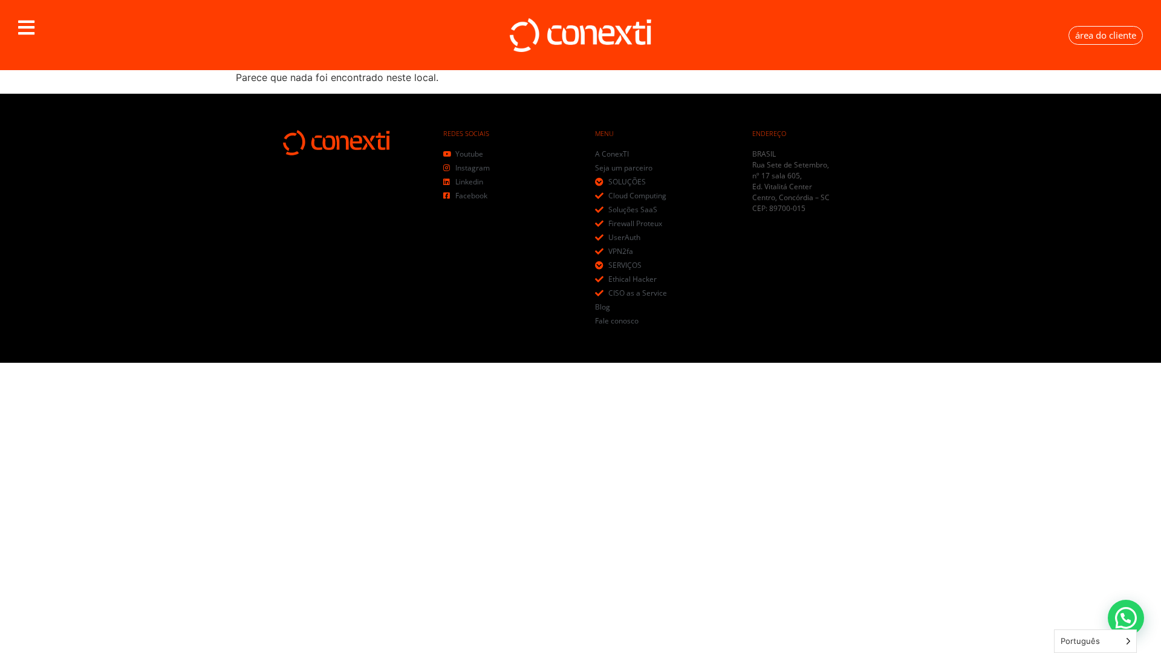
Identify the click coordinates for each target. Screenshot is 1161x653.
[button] (26, 27)
